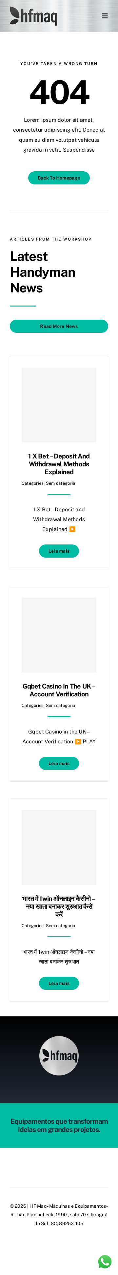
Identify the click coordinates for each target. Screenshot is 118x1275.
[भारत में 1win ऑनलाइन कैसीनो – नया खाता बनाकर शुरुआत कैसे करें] (59, 847)
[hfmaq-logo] (59, 1038)
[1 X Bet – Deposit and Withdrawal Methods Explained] (59, 405)
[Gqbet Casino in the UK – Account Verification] (59, 635)
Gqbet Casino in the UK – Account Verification (59, 690)
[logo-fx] (33, 9)
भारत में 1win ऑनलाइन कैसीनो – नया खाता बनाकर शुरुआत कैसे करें (58, 906)
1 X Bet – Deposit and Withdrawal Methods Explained (58, 464)
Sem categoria (60, 483)
